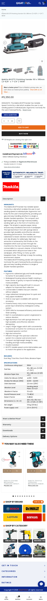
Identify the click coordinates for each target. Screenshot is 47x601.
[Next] (42, 42)
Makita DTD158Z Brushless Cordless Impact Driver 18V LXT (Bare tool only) (11, 484)
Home (4, 10)
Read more (27, 110)
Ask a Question (10, 115)
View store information (12, 167)
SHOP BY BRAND (14, 501)
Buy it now (23, 134)
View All (37, 502)
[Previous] (5, 42)
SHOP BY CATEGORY (16, 525)
